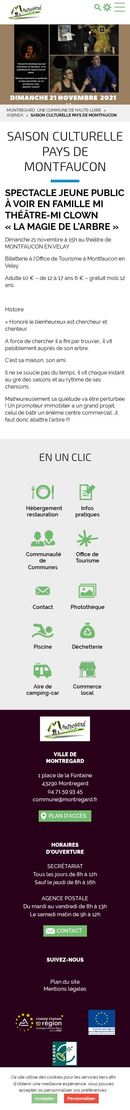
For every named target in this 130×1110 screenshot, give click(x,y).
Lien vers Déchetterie (87, 633)
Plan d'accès (67, 816)
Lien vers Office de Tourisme (87, 544)
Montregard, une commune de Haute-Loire (54, 110)
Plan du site (65, 982)
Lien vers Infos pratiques (87, 498)
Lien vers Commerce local (87, 676)
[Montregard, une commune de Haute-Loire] (25, 11)
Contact (69, 931)
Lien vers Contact (42, 593)
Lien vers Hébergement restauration (42, 498)
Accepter (44, 1098)
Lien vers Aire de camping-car (42, 676)
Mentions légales (65, 989)
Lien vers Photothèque (87, 593)
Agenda (15, 115)
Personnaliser (81, 1098)
